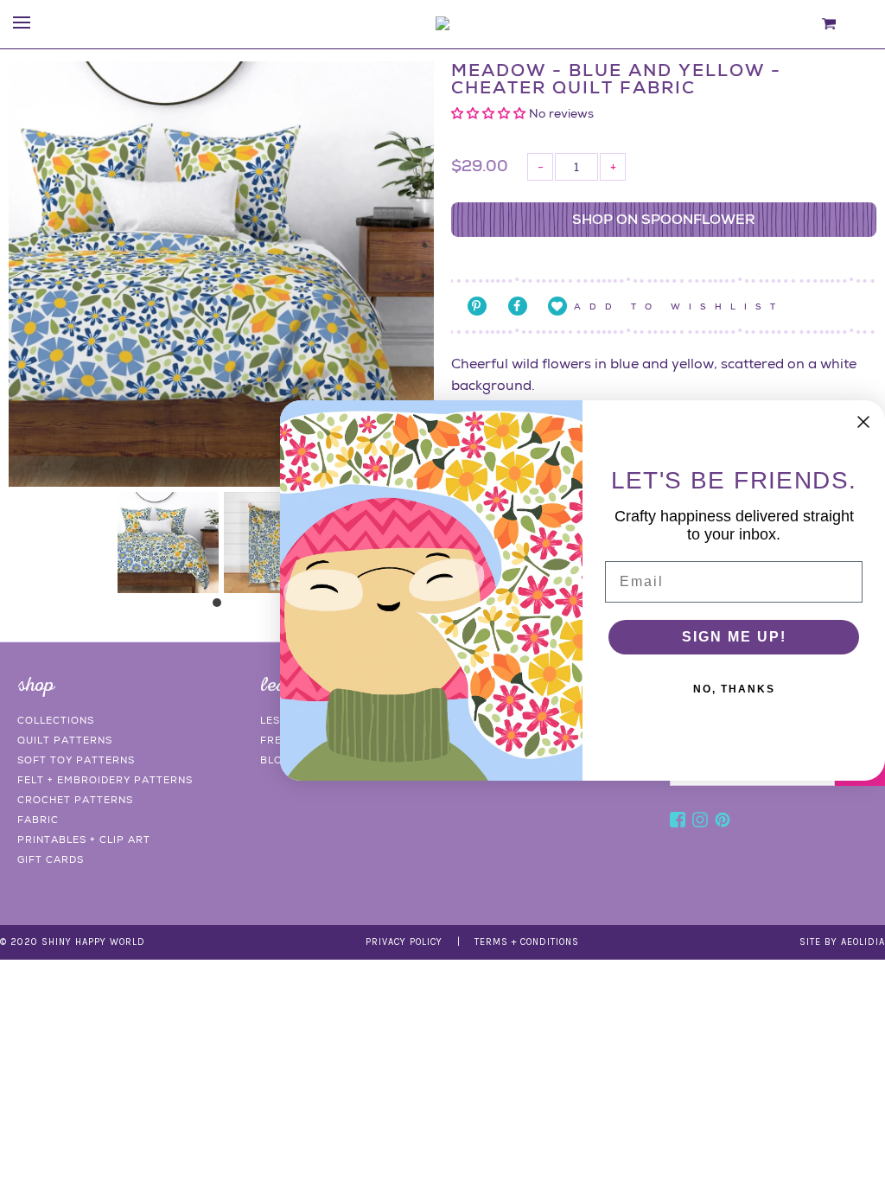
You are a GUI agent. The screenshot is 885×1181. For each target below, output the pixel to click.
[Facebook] (677, 822)
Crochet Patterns (75, 800)
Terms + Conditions (526, 942)
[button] (490, 113)
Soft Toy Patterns (76, 760)
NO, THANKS (734, 689)
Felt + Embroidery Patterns (105, 780)
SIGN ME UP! (734, 636)
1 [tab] (221, 607)
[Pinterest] (722, 822)
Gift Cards (50, 859)
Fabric (38, 820)
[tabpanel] (168, 542)
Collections (55, 720)
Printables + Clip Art (83, 839)
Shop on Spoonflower (663, 219)
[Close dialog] (863, 422)
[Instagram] (700, 822)
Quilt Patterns (64, 740)
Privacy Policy (404, 942)
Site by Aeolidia (842, 942)
